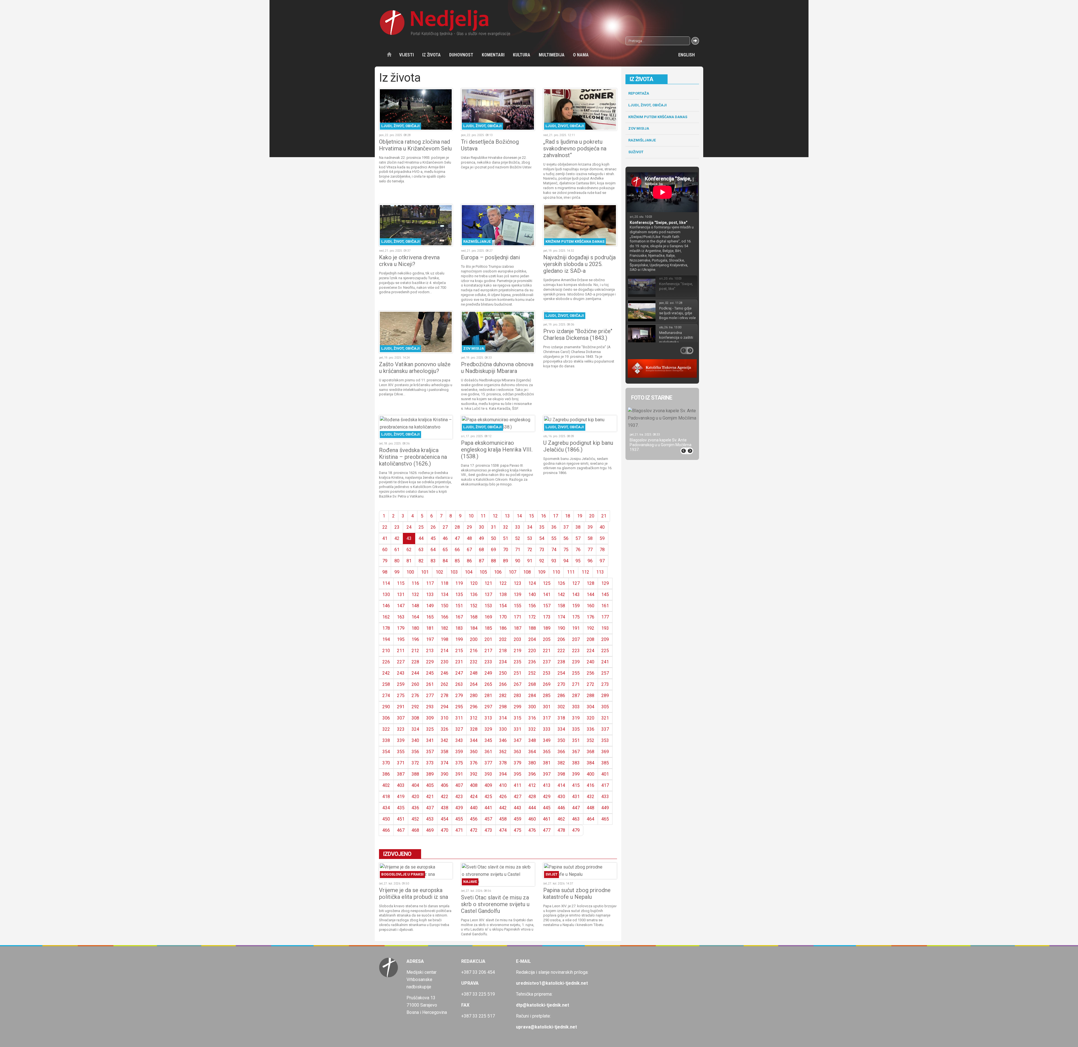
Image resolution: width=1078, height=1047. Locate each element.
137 (488, 594)
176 (590, 617)
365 (547, 751)
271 (576, 684)
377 (488, 763)
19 (579, 516)
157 (547, 605)
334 (561, 729)
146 (386, 605)
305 (605, 706)
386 (386, 774)
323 (401, 729)
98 (384, 572)
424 (474, 796)
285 (547, 695)
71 (517, 549)
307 (401, 718)
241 (605, 662)
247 (459, 673)
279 (459, 695)
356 (415, 751)
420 (415, 796)
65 (445, 549)
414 (561, 785)
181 (430, 628)
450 (386, 819)
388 (415, 774)
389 (430, 774)
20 (591, 516)
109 (541, 572)
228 (415, 662)
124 (532, 583)
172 (532, 617)
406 (444, 785)
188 (532, 628)
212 (415, 650)
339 (401, 740)
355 (401, 751)
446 (561, 807)
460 (532, 819)
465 (605, 819)
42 (396, 538)
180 (415, 628)
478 (561, 830)
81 (409, 560)
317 (547, 718)
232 (474, 662)
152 (474, 605)
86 (469, 560)
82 (421, 560)
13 (507, 516)
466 (386, 830)
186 (503, 628)
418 (386, 796)
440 (474, 807)
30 (481, 527)
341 (430, 740)
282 (503, 695)
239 (576, 662)
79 (384, 560)
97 (602, 560)
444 (532, 807)
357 (430, 751)
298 (503, 706)
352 (590, 740)
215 (459, 650)
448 (590, 807)
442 (503, 807)
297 (488, 706)
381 (547, 763)
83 (433, 560)
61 (396, 549)
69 (493, 549)
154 (503, 605)
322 (386, 729)
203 (517, 639)
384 (590, 763)
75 (565, 549)
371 (401, 763)
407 (459, 785)
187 (517, 628)
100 (410, 572)
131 (401, 594)
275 (401, 695)
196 (415, 639)
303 (576, 706)
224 (590, 650)
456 (474, 819)
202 (503, 639)
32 (505, 527)
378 (503, 763)
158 (561, 605)
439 (459, 807)
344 (474, 740)
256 (590, 673)
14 (519, 516)
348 (532, 740)
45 (433, 538)
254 (561, 673)
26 (433, 527)
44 (421, 538)
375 (459, 763)
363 (517, 751)
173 (547, 617)
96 (590, 560)
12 (495, 516)
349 (547, 740)
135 (459, 594)
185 (488, 628)
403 (401, 785)
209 (605, 639)
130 (386, 594)
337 (605, 729)
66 (457, 549)
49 (481, 538)
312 (474, 718)
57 (578, 538)
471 (459, 830)
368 (590, 751)
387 (401, 774)
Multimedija (552, 55)
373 (430, 763)
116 (415, 583)
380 (532, 763)
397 (547, 774)
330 (503, 729)
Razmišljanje (642, 140)
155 (517, 605)
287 (576, 695)
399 (576, 774)
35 (541, 527)
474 (503, 830)
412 (532, 785)
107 (512, 572)
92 (541, 560)
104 (468, 572)
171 (517, 617)
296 (474, 706)
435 (401, 807)
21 (603, 516)
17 (555, 516)
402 (386, 785)
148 (415, 605)
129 (605, 583)
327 (459, 729)
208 (590, 639)
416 (590, 785)
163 (401, 617)
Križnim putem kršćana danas (657, 117)
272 (590, 684)
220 (532, 650)
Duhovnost (461, 55)
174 (561, 617)
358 (444, 751)
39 (590, 527)
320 (590, 718)
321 (605, 718)
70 (505, 549)
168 (474, 617)
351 (576, 740)
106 (498, 572)
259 (401, 684)
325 (430, 729)
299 (517, 706)
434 (386, 807)
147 (401, 605)
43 (409, 538)
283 (517, 695)
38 (578, 527)
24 (409, 527)
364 (532, 751)
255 (576, 673)
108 (527, 572)
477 (547, 830)
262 (444, 684)
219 (517, 650)
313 (488, 718)
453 (430, 819)
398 (561, 774)
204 (532, 639)
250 (503, 673)
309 (430, 718)
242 (386, 673)
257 (605, 673)
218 (503, 650)
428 (532, 796)
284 (532, 695)
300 (532, 706)
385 (605, 763)
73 (541, 549)
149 (430, 605)
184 (474, 628)
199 (459, 639)
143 (576, 594)
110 (556, 572)
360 (474, 751)
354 (386, 751)
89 (505, 560)
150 (444, 605)
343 (459, 740)
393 (488, 774)
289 (605, 695)
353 (605, 740)
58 (590, 538)
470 (444, 830)
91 (529, 560)
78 (602, 549)
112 (585, 572)
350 (561, 740)
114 (386, 583)
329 (488, 729)
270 (561, 684)
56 (565, 538)
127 (576, 583)
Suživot (635, 152)
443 (517, 807)
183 (459, 628)
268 (532, 684)
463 (576, 819)
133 (430, 594)
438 (444, 807)
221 (547, 650)
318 (561, 718)
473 (488, 830)
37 (565, 527)
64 (433, 549)
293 (430, 706)
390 (444, 774)
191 (576, 628)
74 (553, 549)
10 (471, 516)
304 (590, 706)
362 (503, 751)
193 (605, 628)
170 (503, 617)
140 (532, 594)
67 (469, 549)
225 (605, 650)
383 (576, 763)
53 (529, 538)
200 (474, 639)
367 (576, 751)
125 (547, 583)
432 (590, 796)
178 (386, 628)
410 (503, 785)
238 (561, 662)
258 (386, 684)
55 (553, 538)
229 (430, 662)
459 (517, 819)
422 (444, 796)
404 (415, 785)
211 (401, 650)
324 (415, 729)
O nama (581, 55)
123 (517, 583)
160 (590, 605)
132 (415, 594)
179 (401, 628)
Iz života (431, 55)
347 (517, 740)
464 (590, 819)
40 (602, 527)
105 (483, 572)
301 (547, 706)
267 (517, 684)
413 (547, 785)
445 (547, 807)
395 (517, 774)
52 (517, 538)
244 (415, 673)
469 (430, 830)
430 (561, 796)
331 (517, 729)
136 (474, 594)
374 (444, 763)
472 (474, 830)
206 (561, 639)
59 (602, 538)
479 (576, 830)
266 (503, 684)
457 (488, 819)
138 (503, 594)
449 (605, 807)
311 (459, 718)
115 (401, 583)
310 (444, 718)
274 (386, 695)
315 (517, 718)
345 (488, 740)
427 (517, 796)
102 (439, 572)
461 (547, 819)
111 (571, 572)
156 (532, 605)
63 (421, 549)
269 (547, 684)
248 (474, 673)
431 (576, 796)
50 (493, 538)
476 (532, 830)
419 (401, 796)
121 (488, 583)
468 (415, 830)
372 (415, 763)
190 (561, 628)
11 (483, 516)
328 (474, 729)
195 (401, 639)
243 (401, 673)
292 (415, 706)
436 (415, 807)
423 (459, 796)
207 (576, 639)
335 (576, 729)
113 (600, 572)
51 (505, 538)
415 (576, 785)
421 (430, 796)
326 (444, 729)
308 (415, 718)
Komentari (493, 55)
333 (547, 729)
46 (445, 538)
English (686, 55)
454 (444, 819)
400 (590, 774)
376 (474, 763)
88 (493, 560)
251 (517, 673)
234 (503, 662)
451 (401, 819)
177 (605, 617)
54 (541, 538)
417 (605, 785)
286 (561, 695)
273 (605, 684)
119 (459, 583)
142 (561, 594)
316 (532, 718)
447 (576, 807)
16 (543, 516)
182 (444, 628)
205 (547, 639)
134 (444, 594)
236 (532, 662)
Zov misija (638, 128)
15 (531, 516)
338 (386, 740)
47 (457, 538)
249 (488, 673)
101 (425, 572)
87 (481, 560)
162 (386, 617)
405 (430, 785)
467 (401, 830)
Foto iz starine (651, 397)
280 (474, 695)
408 (474, 785)
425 (488, 796)
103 (454, 572)
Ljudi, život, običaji (647, 105)
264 (474, 684)
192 (590, 628)
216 (474, 650)
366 (561, 751)
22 (384, 527)
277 (430, 695)
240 (590, 662)
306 (386, 718)
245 (430, 673)
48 (469, 538)
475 (517, 830)
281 (488, 695)
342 (444, 740)
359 (459, 751)
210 (386, 650)
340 (415, 740)
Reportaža (638, 93)
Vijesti (406, 55)
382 (561, 763)
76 (578, 549)
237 (547, 662)
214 (444, 650)
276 (415, 695)
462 (561, 819)
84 (445, 560)
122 (503, 583)
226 (386, 662)
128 (590, 583)
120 (474, 583)
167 (459, 617)
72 (529, 549)
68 (481, 549)
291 (401, 706)
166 (444, 617)
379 (517, 763)
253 (547, 673)
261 (430, 684)
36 (553, 527)
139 (517, 594)
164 (415, 617)
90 (517, 560)
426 (503, 796)
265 (488, 684)
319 (576, 718)
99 (396, 572)
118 (444, 583)
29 (469, 527)
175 (576, 617)
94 (565, 560)
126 (561, 583)
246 (444, 673)
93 (553, 560)
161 (605, 605)
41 (384, 538)
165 (430, 617)
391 (459, 774)
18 (567, 516)
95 (578, 560)
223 (576, 650)
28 (457, 527)
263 (459, 684)
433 (605, 796)
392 (474, 774)
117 (430, 583)
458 (503, 819)
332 (532, 729)
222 (561, 650)
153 (488, 605)
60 (384, 549)
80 (396, 560)
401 (605, 774)
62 (409, 549)
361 (488, 751)
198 (444, 639)
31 (493, 527)
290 (386, 706)
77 (590, 549)
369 (605, 751)
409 (488, 785)
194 (386, 639)
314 (503, 718)
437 (430, 807)
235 (517, 662)
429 (547, 796)
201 (488, 639)
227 (401, 662)
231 (459, 662)
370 (386, 763)
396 (532, 774)
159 (576, 605)
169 (488, 617)
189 (547, 628)
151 (459, 605)
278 (444, 695)
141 (547, 594)
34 (529, 527)
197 (430, 639)
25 (421, 527)
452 (415, 819)
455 (459, 819)
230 (444, 662)
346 (503, 740)
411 (517, 785)
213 (430, 650)
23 (396, 527)
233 (488, 662)
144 (590, 594)
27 (445, 527)
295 (459, 706)
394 (503, 774)
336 (590, 729)
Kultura (521, 55)
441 (488, 807)
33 (517, 527)
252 (532, 673)
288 (590, 695)
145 (605, 594)
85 (457, 560)
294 (444, 706)
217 (488, 650)
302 (561, 706)
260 (415, 684)
